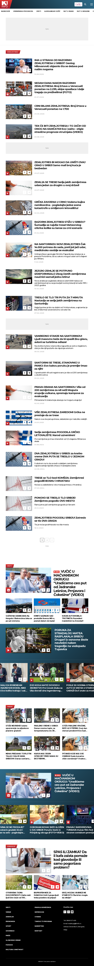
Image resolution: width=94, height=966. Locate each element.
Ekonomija (10, 921)
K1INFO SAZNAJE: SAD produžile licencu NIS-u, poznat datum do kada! (44, 618)
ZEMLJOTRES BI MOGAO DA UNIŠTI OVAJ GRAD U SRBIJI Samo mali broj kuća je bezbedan (59, 165)
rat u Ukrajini (83, 11)
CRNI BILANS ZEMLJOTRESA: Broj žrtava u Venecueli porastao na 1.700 (60, 107)
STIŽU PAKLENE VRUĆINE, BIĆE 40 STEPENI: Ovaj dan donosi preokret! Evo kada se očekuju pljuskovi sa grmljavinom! (74, 728)
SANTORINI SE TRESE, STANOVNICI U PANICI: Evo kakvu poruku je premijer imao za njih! (60, 365)
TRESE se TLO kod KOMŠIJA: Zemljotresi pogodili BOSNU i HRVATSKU (59, 479)
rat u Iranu (69, 11)
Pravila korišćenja (43, 907)
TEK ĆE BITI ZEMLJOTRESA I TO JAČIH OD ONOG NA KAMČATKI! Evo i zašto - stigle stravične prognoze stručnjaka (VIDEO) (60, 129)
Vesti (9, 566)
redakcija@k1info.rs (74, 923)
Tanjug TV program (43, 921)
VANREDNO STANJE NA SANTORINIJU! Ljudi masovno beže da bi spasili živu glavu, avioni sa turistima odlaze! (61, 339)
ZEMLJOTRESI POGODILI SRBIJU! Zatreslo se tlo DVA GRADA (60, 519)
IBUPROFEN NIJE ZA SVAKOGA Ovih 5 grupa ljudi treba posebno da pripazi (46, 895)
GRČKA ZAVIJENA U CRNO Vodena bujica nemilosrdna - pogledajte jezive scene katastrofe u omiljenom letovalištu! (59, 205)
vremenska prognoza (23, 11)
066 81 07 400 (71, 920)
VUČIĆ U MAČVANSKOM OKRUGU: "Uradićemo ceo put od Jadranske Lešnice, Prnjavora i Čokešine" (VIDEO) (70, 583)
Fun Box (9, 945)
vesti (38, 11)
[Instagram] (68, 912)
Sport (8, 926)
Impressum (39, 912)
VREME (9, 706)
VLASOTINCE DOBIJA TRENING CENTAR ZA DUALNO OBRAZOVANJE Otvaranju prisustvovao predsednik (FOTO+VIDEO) (46, 830)
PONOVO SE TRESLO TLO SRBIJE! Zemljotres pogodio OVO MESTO (54, 499)
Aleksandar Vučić (52, 11)
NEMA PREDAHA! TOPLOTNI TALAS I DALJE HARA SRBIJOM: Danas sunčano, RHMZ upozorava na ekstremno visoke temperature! (18, 756)
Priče (8, 935)
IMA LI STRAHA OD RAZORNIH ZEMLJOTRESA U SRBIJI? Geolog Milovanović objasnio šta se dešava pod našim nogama (58, 65)
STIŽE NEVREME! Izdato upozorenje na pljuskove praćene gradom (17, 728)
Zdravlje (11, 846)
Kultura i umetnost (14, 949)
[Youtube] (72, 912)
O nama (38, 917)
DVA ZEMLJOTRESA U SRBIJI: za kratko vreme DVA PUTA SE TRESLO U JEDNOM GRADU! (59, 456)
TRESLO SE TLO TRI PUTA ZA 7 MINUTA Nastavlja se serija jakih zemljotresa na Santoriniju (58, 300)
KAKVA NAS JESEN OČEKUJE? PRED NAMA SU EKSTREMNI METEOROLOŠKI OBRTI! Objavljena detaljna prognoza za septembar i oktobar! (46, 756)
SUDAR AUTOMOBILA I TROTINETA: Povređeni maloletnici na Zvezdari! (72, 618)
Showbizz (10, 931)
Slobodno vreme (13, 940)
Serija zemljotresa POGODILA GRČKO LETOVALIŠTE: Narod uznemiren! (57, 434)
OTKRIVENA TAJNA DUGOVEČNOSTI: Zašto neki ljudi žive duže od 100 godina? (18, 895)
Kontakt (38, 931)
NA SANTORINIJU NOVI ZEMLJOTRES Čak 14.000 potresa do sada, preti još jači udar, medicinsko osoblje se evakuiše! (60, 247)
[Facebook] (24, 70)
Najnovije (5, 11)
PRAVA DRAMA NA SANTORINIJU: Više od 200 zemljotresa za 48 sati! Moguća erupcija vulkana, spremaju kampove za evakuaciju (59, 391)
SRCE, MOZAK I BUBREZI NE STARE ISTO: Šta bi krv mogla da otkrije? (74, 895)
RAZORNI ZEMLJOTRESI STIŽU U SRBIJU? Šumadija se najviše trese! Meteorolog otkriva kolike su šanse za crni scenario (59, 225)
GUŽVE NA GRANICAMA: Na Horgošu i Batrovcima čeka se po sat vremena (19, 618)
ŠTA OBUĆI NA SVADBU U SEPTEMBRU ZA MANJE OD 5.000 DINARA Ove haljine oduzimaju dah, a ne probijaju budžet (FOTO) (45, 688)
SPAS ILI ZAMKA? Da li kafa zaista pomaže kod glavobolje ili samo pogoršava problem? (70, 859)
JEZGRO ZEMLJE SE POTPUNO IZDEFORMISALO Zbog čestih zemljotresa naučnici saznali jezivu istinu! (60, 273)
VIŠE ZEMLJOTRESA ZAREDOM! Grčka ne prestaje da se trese (59, 414)
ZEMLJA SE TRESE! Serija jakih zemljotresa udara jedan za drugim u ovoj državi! (60, 184)
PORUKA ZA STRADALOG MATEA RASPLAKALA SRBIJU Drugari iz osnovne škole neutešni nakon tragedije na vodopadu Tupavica (71, 640)
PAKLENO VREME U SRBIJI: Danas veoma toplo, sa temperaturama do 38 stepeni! (46, 728)
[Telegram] (29, 70)
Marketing (39, 926)
